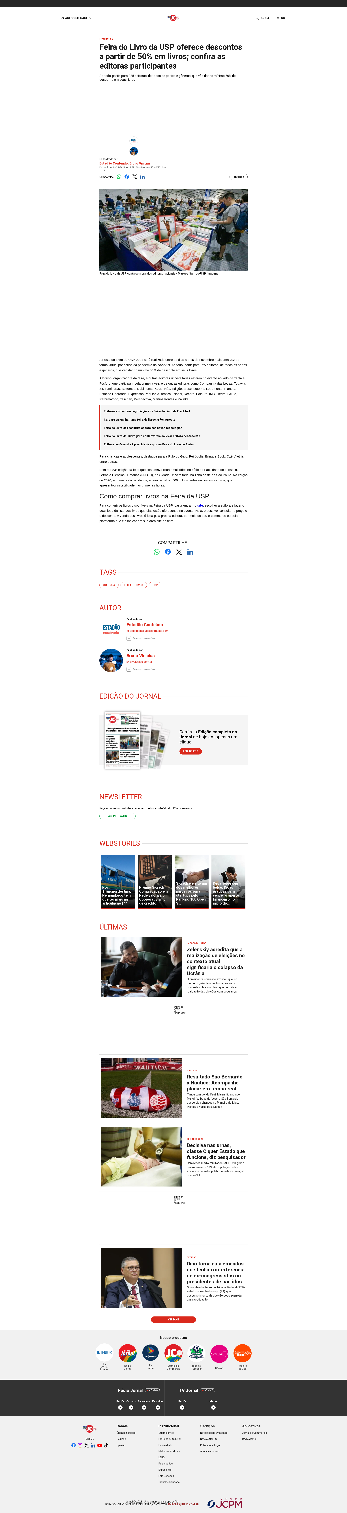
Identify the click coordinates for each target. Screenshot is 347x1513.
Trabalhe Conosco (169, 1482)
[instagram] (80, 1445)
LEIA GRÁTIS (190, 751)
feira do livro (133, 585)
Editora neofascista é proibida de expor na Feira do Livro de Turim (149, 444)
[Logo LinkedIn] (142, 177)
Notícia (239, 177)
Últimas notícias (126, 1432)
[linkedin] (93, 1445)
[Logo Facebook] (126, 177)
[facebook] (73, 1445)
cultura (109, 585)
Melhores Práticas (169, 1451)
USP (155, 585)
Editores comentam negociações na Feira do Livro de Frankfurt (147, 411)
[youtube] (99, 1445)
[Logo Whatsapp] (119, 177)
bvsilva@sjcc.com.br (139, 661)
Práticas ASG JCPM (169, 1439)
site (200, 505)
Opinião (121, 1445)
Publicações (165, 1463)
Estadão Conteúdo (145, 624)
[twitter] (86, 1445)
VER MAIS (173, 1319)
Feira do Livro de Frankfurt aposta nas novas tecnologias (143, 428)
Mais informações (144, 638)
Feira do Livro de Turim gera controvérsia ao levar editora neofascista (152, 436)
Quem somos (166, 1432)
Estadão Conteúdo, (114, 163)
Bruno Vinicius (140, 163)
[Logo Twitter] (134, 177)
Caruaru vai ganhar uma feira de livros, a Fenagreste (139, 419)
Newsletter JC (208, 1439)
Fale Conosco (166, 1475)
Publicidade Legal (210, 1445)
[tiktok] (106, 1445)
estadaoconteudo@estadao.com (147, 631)
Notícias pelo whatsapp (214, 1432)
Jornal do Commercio (254, 1432)
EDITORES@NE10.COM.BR (183, 1504)
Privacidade (165, 1445)
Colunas (121, 1439)
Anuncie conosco (210, 1451)
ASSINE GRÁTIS (117, 816)
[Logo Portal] (173, 18)
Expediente (165, 1469)
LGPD (161, 1457)
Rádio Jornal (249, 1439)
